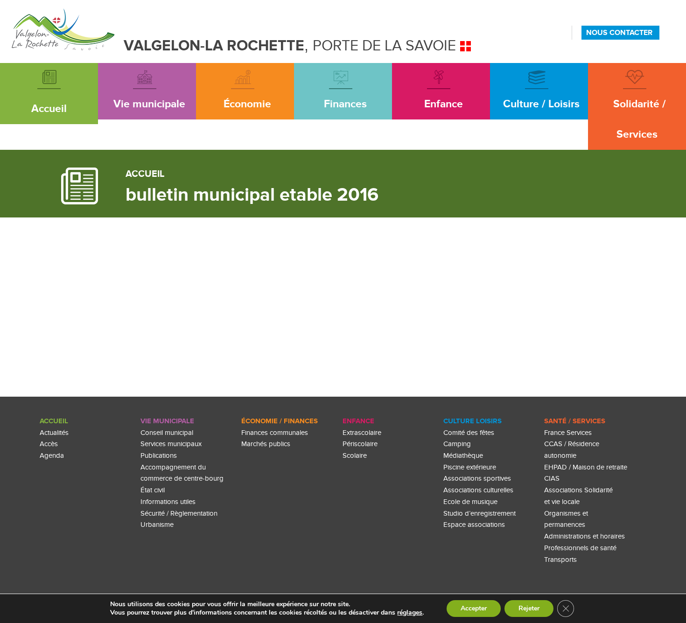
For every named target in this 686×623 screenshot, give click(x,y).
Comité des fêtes (468, 433)
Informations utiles (168, 502)
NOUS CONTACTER (619, 32)
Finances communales (274, 433)
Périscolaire (360, 444)
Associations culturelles (478, 490)
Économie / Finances (279, 421)
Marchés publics (265, 444)
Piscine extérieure (469, 467)
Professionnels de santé (580, 548)
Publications (158, 456)
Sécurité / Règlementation (178, 514)
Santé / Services (574, 421)
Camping (457, 444)
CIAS (552, 479)
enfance (358, 421)
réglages (409, 613)
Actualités (54, 433)
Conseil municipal (166, 433)
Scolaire (355, 456)
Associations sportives (477, 479)
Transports (560, 560)
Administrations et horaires (584, 536)
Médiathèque (463, 456)
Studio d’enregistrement (479, 514)
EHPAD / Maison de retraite (585, 467)
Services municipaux (171, 444)
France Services (568, 433)
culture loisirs (472, 421)
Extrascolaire (362, 433)
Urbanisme (157, 525)
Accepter (474, 608)
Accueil (54, 421)
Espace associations (474, 525)
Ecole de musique (470, 502)
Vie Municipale (167, 421)
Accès (49, 444)
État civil (152, 490)
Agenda (52, 456)
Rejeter (528, 608)
